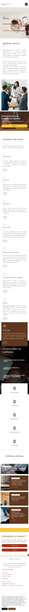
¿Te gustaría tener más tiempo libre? (14, 360)
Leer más (12, 601)
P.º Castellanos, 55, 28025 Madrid (14, 585)
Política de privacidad (7, 574)
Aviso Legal (4, 572)
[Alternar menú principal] (26, 4)
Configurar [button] (4, 608)
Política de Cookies (6, 576)
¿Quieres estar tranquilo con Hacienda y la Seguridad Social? (14, 377)
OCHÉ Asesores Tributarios (11, 563)
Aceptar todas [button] (12, 608)
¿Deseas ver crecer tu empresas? (11, 368)
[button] (14, 360)
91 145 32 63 (8, 581)
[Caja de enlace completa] (14, 469)
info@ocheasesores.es (10, 583)
